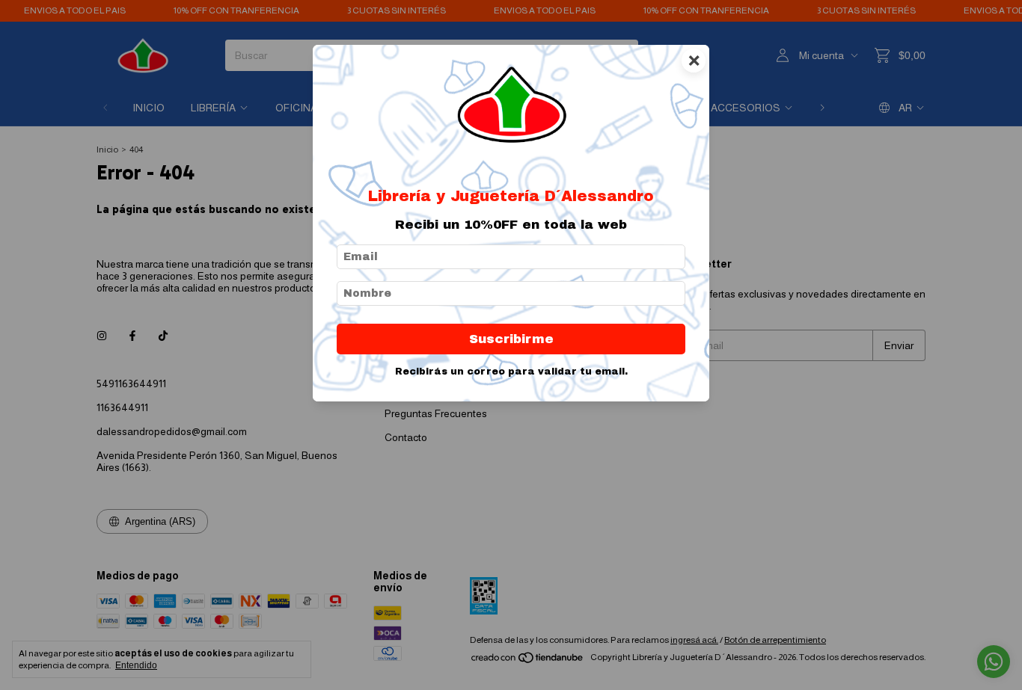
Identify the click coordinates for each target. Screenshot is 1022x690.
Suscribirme (511, 339)
